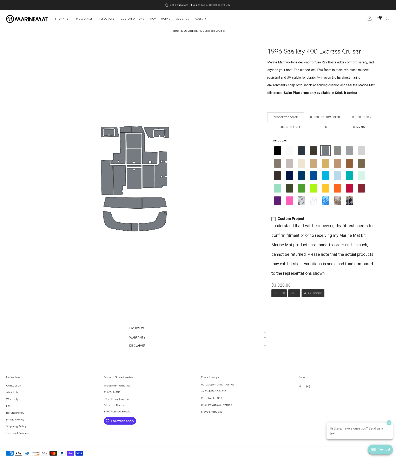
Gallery (200, 18)
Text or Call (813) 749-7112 (215, 5)
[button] (277, 150)
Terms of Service (17, 433)
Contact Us (13, 386)
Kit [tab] (327, 127)
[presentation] (279, 140)
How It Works (160, 18)
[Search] (388, 18)
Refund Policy (15, 413)
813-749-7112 (112, 392)
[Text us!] (380, 451)
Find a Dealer (84, 18)
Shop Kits (61, 18)
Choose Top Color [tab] (286, 117)
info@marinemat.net (117, 386)
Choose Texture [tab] (290, 127)
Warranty (12, 399)
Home (175, 31)
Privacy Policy (15, 419)
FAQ (9, 406)
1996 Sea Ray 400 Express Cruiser (203, 31)
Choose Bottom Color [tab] (325, 117)
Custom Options (132, 18)
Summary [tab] (359, 127)
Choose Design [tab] (361, 117)
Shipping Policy (16, 426)
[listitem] (198, 5)
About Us (182, 18)
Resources (106, 18)
